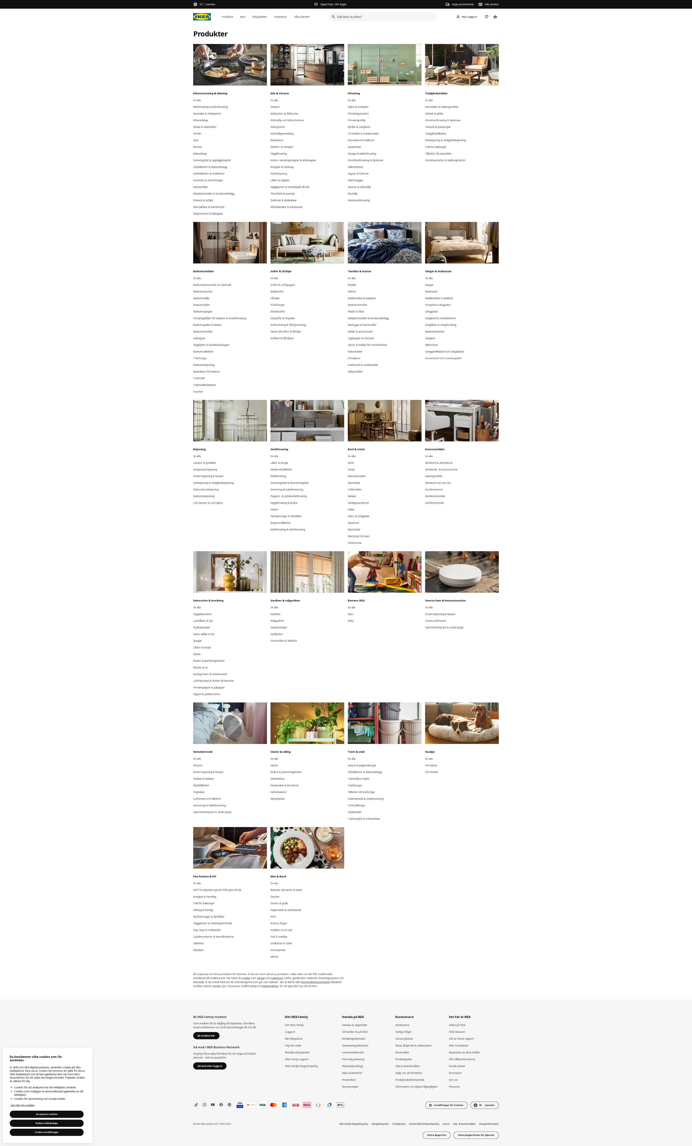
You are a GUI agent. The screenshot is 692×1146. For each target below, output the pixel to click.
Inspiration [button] (280, 16)
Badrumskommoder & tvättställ (212, 284)
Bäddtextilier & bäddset (362, 298)
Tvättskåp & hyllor (358, 778)
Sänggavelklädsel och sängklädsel (444, 351)
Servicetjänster (404, 1038)
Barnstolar (354, 529)
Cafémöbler (354, 489)
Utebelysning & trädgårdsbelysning (445, 140)
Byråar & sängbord (359, 127)
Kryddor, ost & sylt (281, 930)
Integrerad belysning (205, 469)
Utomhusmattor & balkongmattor (445, 160)
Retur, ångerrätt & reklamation (413, 1045)
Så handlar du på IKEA (355, 1031)
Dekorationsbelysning (206, 489)
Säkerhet (198, 943)
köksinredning (270, 986)
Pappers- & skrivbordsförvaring (288, 496)
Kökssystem (277, 127)
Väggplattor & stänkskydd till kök (289, 187)
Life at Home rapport (461, 1038)
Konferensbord (434, 489)
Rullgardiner (277, 620)
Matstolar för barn (359, 536)
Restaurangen (350, 1086)
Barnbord (353, 522)
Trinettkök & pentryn (282, 193)
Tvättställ (199, 378)
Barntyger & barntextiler (362, 325)
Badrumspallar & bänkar (207, 325)
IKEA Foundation (459, 1045)
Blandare (198, 950)
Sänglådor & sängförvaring (440, 325)
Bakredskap (200, 153)
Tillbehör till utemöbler (438, 153)
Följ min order (293, 1045)
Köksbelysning (278, 173)
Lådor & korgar (279, 462)
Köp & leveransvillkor (407, 1066)
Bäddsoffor (277, 291)
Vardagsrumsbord (358, 502)
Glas (195, 140)
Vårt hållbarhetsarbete (462, 1059)
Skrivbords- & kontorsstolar (441, 469)
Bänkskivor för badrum (206, 371)
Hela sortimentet (352, 1073)
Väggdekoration (202, 614)
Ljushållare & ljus (203, 620)
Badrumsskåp (201, 298)
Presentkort (349, 1079)
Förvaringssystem (358, 113)
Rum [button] (242, 16)
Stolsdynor (354, 358)
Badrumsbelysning (204, 365)
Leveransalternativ (353, 1052)
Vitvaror (275, 107)
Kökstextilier (200, 187)
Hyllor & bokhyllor (358, 107)
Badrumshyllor (201, 305)
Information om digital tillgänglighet (416, 1086)
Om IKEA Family (294, 1025)
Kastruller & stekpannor (207, 113)
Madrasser (431, 291)
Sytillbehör (276, 634)
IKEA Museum (457, 1031)
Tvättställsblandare (204, 385)
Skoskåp (353, 193)
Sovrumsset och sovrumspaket (443, 358)
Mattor (352, 291)
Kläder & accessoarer (360, 331)
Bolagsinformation (489, 1123)
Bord (351, 462)
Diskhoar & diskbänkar (283, 200)
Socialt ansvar (457, 1066)
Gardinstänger (278, 627)
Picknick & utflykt (203, 200)
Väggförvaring (278, 153)
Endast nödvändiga (47, 1123)
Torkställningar (356, 805)
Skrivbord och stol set (438, 482)
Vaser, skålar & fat (203, 634)
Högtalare (199, 792)
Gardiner (275, 614)
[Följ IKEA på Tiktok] (196, 1105)
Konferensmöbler (435, 496)
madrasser (277, 978)
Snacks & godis (279, 903)
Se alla (197, 100)
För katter (431, 765)
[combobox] (381, 16)
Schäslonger (277, 305)
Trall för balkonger (435, 147)
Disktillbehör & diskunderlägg (210, 167)
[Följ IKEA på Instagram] (204, 1105)
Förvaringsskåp (356, 120)
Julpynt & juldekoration (206, 694)
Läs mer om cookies (23, 1105)
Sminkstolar (355, 543)
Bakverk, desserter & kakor (286, 890)
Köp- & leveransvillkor (464, 1123)
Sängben (430, 338)
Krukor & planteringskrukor (209, 660)
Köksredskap (200, 120)
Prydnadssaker (201, 627)
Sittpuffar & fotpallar (282, 318)
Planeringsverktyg (352, 1066)
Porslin (197, 133)
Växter (197, 654)
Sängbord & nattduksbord (440, 318)
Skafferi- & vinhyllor (281, 147)
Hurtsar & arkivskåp (359, 187)
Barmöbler (354, 482)
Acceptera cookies (46, 1114)
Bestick (197, 147)
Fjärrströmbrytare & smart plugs (444, 627)
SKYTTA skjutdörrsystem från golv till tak (217, 890)
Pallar (351, 509)
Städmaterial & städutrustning (366, 798)
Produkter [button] (227, 16)
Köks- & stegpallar (358, 516)
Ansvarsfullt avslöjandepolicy (424, 1123)
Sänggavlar (431, 311)
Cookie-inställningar (47, 1132)
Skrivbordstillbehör (281, 469)
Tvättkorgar (355, 785)
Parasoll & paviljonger (438, 127)
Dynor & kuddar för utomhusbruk (367, 345)
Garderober (354, 147)
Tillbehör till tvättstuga (361, 792)
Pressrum (454, 1086)
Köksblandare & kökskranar (286, 207)
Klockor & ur (200, 667)
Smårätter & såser (281, 943)
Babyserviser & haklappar (208, 213)
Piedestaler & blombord (284, 785)
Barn (350, 614)
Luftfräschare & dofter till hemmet (213, 680)
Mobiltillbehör (201, 785)
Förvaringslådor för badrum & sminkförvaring (219, 318)
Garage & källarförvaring (362, 153)
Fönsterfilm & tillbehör (283, 640)
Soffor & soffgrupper (282, 284)
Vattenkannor (278, 792)
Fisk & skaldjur (278, 936)
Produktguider (403, 1059)
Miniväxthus (277, 778)
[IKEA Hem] (202, 16)
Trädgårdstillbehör (435, 133)
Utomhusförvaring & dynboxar (365, 160)
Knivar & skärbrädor (204, 127)
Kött (273, 916)
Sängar (429, 284)
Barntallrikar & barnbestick (208, 207)
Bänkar (352, 496)
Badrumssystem (202, 291)
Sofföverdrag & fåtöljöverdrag (288, 325)
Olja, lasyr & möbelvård (207, 930)
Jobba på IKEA (457, 1025)
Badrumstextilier (203, 331)
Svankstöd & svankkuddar (363, 365)
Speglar (197, 640)
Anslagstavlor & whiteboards (210, 674)
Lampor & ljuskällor (204, 462)
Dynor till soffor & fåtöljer (285, 331)
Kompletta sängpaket (438, 305)
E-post (446, 1123)
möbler (246, 978)
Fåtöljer (275, 298)
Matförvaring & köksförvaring (210, 107)
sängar (261, 978)
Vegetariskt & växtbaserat (285, 910)
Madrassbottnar (434, 331)
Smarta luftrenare (435, 620)
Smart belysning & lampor (208, 476)
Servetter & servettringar (208, 180)
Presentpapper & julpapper (209, 687)
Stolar (351, 469)
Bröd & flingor (278, 923)
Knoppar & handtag (282, 167)
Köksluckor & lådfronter (284, 113)
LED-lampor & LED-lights (208, 502)
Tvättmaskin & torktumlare (364, 818)
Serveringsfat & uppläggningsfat (212, 160)
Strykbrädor (354, 812)
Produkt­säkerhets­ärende (409, 1079)
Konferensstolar (434, 502)
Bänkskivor (276, 140)
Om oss (453, 1079)
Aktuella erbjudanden (297, 1052)
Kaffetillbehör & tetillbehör (209, 173)
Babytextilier (355, 371)
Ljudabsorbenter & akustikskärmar (213, 936)
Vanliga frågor (403, 1031)
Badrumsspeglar (202, 311)
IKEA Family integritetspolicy (301, 1066)
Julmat (274, 956)
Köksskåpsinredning (282, 133)
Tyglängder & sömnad (361, 338)
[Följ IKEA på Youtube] (213, 1105)
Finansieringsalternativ (355, 1045)
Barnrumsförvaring (359, 200)
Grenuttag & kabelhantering (286, 489)
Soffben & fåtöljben (282, 338)
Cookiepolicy (398, 1123)
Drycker (275, 896)
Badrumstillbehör (203, 351)
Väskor (274, 509)
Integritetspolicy (380, 1123)
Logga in (290, 1031)
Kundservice (402, 1025)
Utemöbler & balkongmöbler (441, 107)
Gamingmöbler (433, 476)
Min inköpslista (293, 1038)
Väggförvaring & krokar (284, 502)
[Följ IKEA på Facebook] (221, 1105)
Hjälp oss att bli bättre (408, 1073)
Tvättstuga (199, 358)
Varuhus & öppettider (354, 1025)
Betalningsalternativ (354, 1038)
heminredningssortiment (315, 982)
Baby (351, 620)
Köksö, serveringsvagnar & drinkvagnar (293, 160)
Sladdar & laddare (203, 778)
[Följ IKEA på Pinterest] (229, 1105)
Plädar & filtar (356, 311)
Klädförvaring (278, 476)
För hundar (431, 772)
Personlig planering (353, 1059)
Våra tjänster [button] (302, 16)
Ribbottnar (431, 345)
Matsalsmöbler (356, 476)
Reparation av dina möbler (464, 1052)
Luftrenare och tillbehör (207, 798)
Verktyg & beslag (203, 910)
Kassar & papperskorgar (362, 765)
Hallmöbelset (355, 167)
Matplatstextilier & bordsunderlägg (213, 193)
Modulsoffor (277, 311)
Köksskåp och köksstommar (287, 120)
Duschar (198, 391)
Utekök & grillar (434, 113)
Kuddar (352, 284)
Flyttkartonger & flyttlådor (286, 516)
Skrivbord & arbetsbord (438, 462)
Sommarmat (277, 950)
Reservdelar (402, 1052)
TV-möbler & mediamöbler (363, 133)
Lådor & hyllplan (279, 180)
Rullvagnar (199, 338)
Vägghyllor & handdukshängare (211, 345)
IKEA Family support (297, 1059)
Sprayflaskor (277, 798)
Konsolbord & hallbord (361, 140)
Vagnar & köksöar (358, 173)
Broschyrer (455, 1073)
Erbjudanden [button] (259, 16)
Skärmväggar (355, 180)
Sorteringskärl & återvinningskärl (289, 482)
